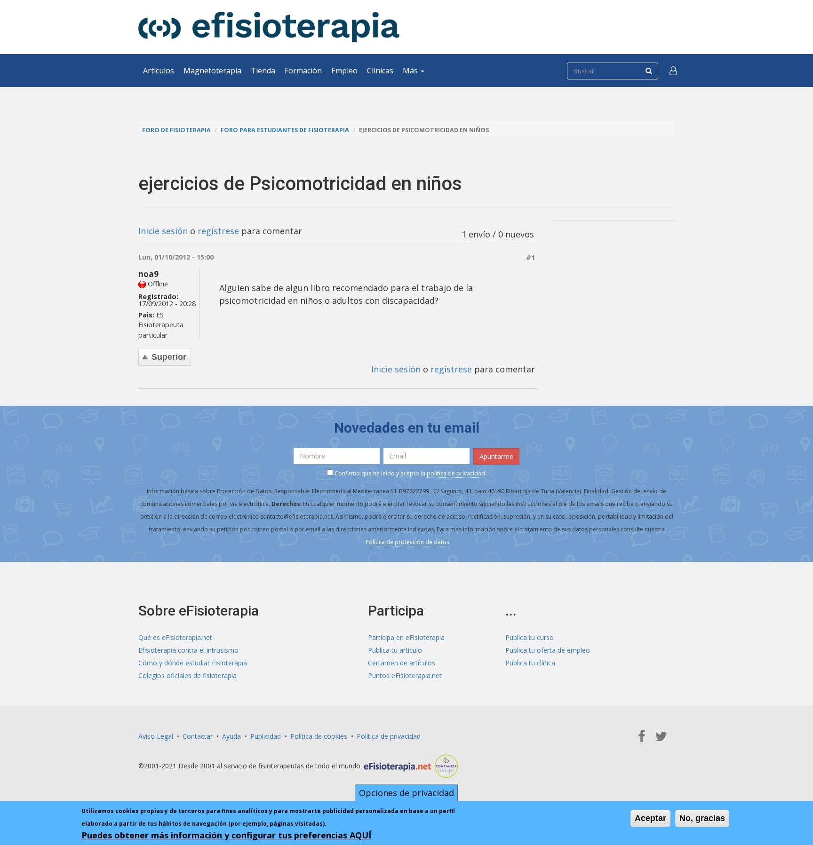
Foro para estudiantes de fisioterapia (285, 130)
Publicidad (265, 736)
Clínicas (380, 70)
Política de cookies (318, 736)
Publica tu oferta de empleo (547, 650)
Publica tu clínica (530, 662)
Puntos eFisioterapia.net (405, 675)
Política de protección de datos (407, 542)
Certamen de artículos (401, 662)
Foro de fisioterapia (176, 130)
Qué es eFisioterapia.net (175, 637)
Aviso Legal (155, 736)
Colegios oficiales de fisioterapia (187, 675)
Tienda (263, 70)
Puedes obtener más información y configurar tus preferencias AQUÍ (226, 835)
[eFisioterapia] (268, 27)
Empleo (344, 70)
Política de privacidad (389, 736)
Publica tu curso (529, 637)
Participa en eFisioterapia (406, 637)
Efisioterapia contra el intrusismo (188, 650)
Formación (303, 70)
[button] (673, 70)
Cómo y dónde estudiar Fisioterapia (192, 662)
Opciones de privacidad (406, 792)
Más (411, 70)
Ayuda (231, 736)
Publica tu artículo (395, 650)
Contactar (198, 736)
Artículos (158, 70)
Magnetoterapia (212, 70)
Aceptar (650, 818)
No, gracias (702, 818)
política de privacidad (456, 473)
